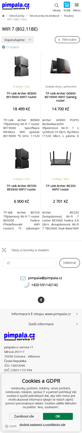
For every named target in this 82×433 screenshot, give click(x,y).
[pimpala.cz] (3, 16)
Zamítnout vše (24, 416)
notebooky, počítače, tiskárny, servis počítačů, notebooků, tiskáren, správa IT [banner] (15, 7)
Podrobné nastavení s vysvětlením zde (41, 424)
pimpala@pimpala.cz (45, 278)
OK (58, 416)
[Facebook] (41, 300)
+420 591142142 (44, 285)
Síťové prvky (16, 15)
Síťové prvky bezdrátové (44, 15)
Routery (69, 15)
